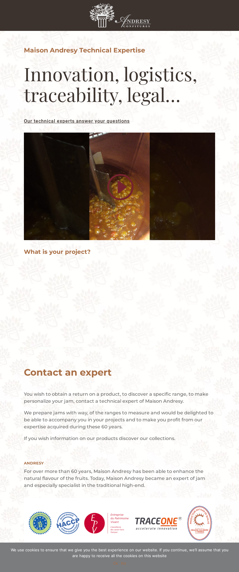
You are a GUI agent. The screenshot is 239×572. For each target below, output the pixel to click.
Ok (115, 563)
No (123, 563)
